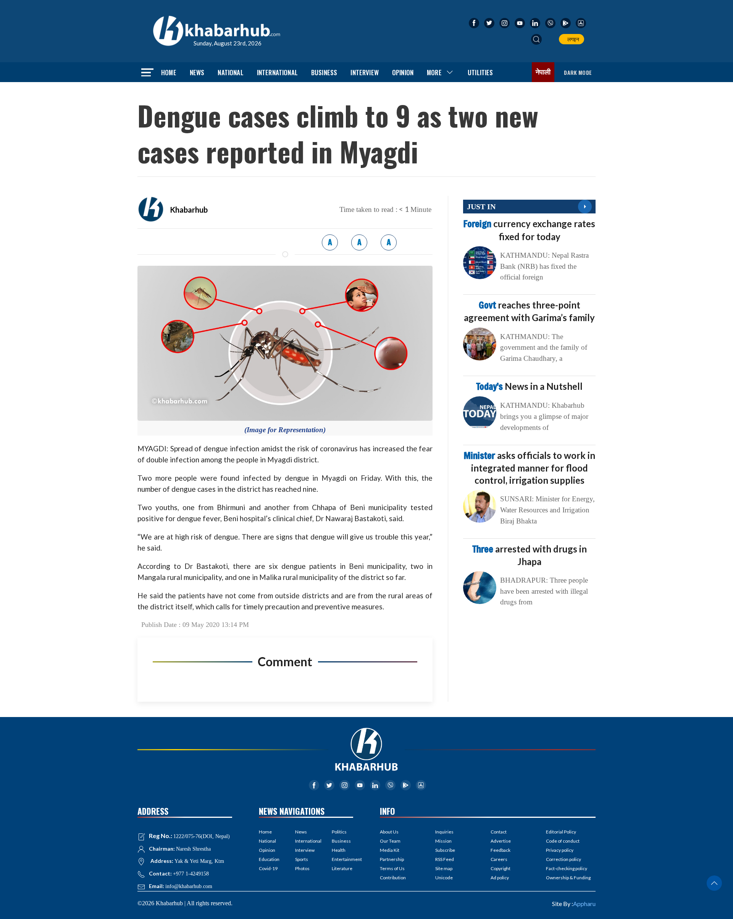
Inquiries (444, 832)
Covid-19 (268, 868)
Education (269, 859)
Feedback (500, 850)
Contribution (393, 877)
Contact (499, 832)
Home (168, 72)
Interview (364, 72)
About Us (389, 832)
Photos (302, 868)
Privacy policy (559, 850)
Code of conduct (563, 841)
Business (324, 72)
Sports (301, 859)
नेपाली (543, 72)
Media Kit (389, 850)
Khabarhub (189, 209)
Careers (499, 859)
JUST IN (481, 206)
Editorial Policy (561, 832)
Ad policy (500, 877)
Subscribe (445, 850)
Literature (342, 868)
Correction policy (563, 859)
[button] (536, 39)
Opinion (402, 72)
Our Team (390, 841)
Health (339, 850)
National (230, 72)
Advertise (501, 841)
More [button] (434, 72)
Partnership (392, 859)
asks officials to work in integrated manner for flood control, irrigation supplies (529, 468)
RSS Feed (444, 859)
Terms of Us (392, 868)
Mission (443, 841)
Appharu (584, 903)
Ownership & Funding (568, 877)
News (197, 72)
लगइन (572, 39)
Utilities (480, 72)
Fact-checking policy (566, 868)
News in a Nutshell (529, 386)
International (277, 72)
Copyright (500, 868)
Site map (443, 868)
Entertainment (342, 859)
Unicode (444, 877)
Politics (339, 832)
